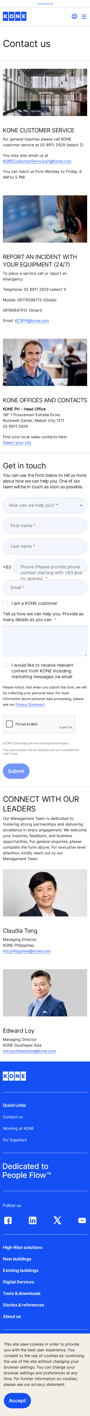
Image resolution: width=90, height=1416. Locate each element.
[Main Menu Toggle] (84, 16)
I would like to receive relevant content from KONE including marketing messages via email (42, 671)
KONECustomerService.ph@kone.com (37, 161)
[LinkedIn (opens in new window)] (33, 1219)
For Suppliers (15, 1139)
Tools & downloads (22, 1293)
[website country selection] (74, 16)
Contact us (13, 1116)
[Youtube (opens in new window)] (82, 1219)
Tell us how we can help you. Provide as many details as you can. (43, 616)
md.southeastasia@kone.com (29, 1051)
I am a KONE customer (34, 603)
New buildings (17, 1258)
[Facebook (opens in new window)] (8, 1219)
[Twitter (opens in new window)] (57, 1219)
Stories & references (23, 1304)
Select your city (17, 442)
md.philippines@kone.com (26, 951)
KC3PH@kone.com (32, 320)
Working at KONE (18, 1128)
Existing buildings (20, 1270)
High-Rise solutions (22, 1247)
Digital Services (18, 1281)
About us (12, 1316)
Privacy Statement (29, 704)
